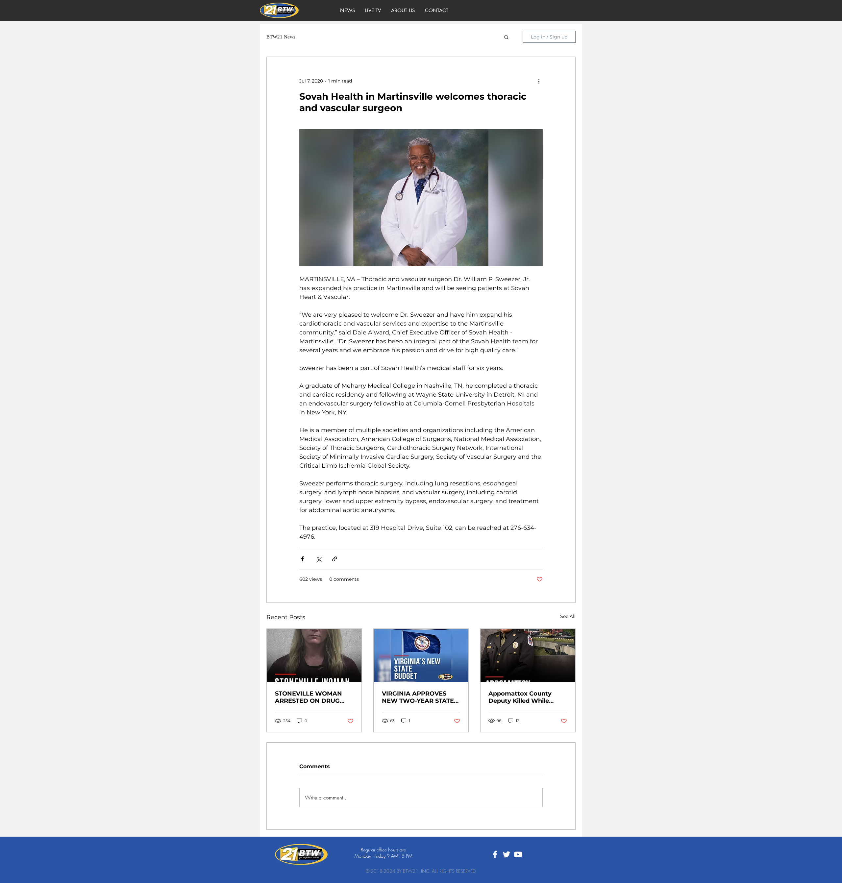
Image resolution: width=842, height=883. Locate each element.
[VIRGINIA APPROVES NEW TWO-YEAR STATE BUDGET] (421, 655)
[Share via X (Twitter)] (318, 559)
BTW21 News (280, 36)
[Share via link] (335, 559)
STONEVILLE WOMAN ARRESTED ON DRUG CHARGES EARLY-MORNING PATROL (308, 697)
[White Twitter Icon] (506, 854)
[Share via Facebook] (302, 559)
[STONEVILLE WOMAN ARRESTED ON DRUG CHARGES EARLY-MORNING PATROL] (314, 655)
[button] (506, 36)
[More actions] (539, 81)
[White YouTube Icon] (518, 854)
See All (568, 616)
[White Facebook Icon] (495, 854)
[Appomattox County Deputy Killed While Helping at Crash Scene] (528, 655)
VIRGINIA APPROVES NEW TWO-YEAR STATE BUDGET (418, 697)
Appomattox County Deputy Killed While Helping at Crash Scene (524, 697)
